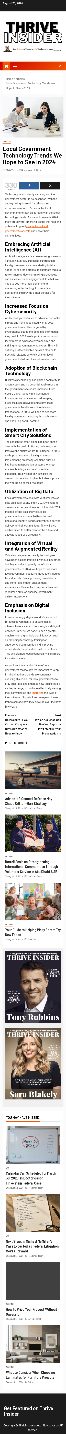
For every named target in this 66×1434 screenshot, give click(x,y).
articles (7, 142)
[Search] (60, 66)
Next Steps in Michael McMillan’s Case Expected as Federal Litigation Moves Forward (32, 1246)
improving (37, 692)
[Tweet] (50, 185)
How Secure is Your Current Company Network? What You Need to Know (17, 724)
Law (7, 1168)
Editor (30, 1382)
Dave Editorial (34, 1319)
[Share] (29, 185)
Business (10, 1304)
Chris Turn (11, 170)
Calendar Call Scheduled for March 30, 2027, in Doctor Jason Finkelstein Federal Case (31, 1178)
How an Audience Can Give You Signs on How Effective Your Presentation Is (47, 724)
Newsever (49, 1425)
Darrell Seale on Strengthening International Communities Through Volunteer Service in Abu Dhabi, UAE (31, 866)
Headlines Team (34, 808)
